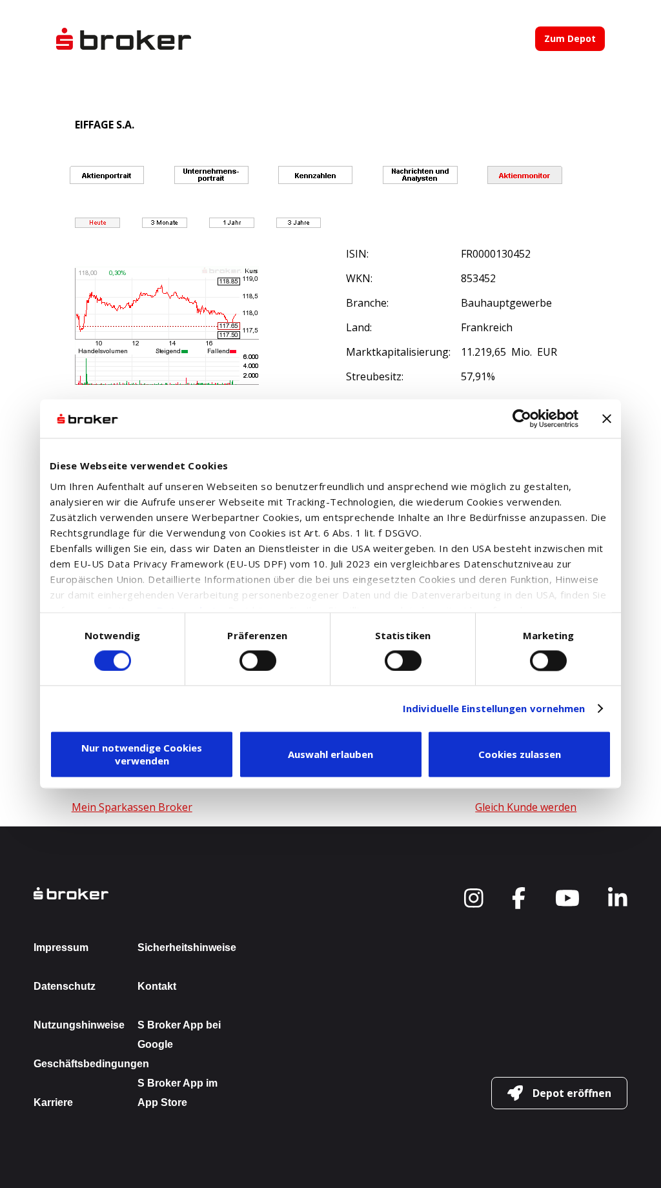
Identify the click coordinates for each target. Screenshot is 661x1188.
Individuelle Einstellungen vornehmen (494, 708)
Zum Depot (570, 38)
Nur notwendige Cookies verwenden (141, 755)
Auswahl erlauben (330, 754)
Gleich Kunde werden (525, 807)
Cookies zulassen (519, 754)
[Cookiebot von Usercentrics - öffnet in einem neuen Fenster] (521, 418)
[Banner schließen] (606, 418)
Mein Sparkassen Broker (132, 807)
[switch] (257, 660)
